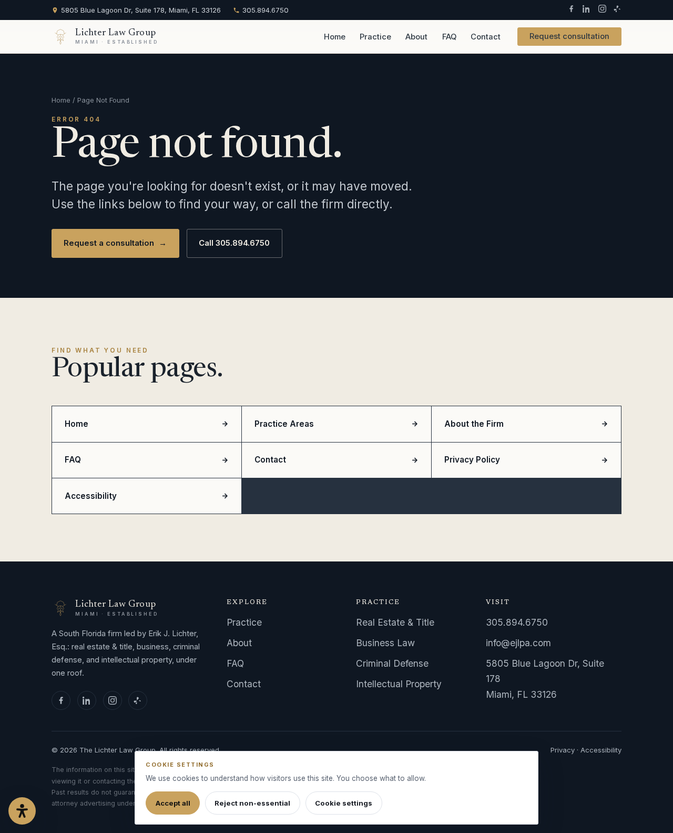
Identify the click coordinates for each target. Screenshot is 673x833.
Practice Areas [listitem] (284, 424)
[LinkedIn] (586, 10)
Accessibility (600, 750)
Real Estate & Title (395, 622)
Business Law (385, 642)
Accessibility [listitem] (91, 496)
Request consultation (569, 36)
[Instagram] (602, 10)
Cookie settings (343, 803)
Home (334, 37)
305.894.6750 (265, 10)
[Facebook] (571, 10)
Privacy (562, 750)
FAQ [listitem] (73, 460)
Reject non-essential (252, 803)
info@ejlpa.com (518, 642)
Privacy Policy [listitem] (472, 460)
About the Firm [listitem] (474, 424)
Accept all (173, 803)
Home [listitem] (76, 424)
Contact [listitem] (270, 460)
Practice (375, 37)
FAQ (449, 37)
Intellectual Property (399, 683)
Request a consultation (115, 243)
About (416, 37)
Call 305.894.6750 (234, 243)
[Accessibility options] (22, 811)
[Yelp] (617, 10)
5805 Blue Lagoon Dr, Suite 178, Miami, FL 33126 (141, 10)
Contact (486, 37)
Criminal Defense (392, 663)
